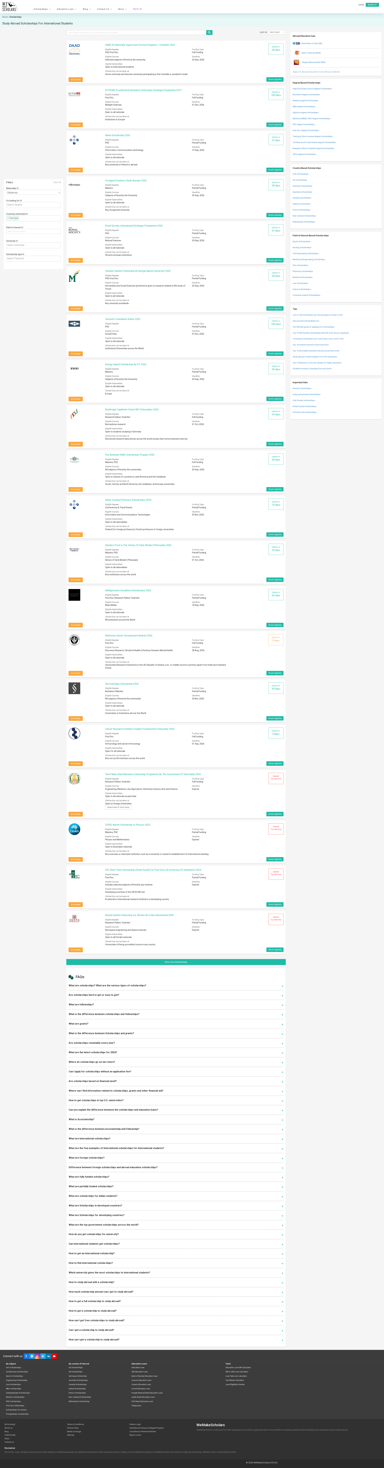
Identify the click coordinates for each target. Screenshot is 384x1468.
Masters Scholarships (15, 1397)
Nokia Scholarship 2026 (117, 135)
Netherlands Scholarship (79, 1401)
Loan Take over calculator (236, 1376)
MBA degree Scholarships (304, 106)
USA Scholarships (300, 174)
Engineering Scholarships (16, 1380)
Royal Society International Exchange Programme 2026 (134, 225)
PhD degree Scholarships (304, 124)
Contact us (9, 1442)
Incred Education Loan (141, 1389)
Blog (6, 1431)
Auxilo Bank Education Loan (143, 1397)
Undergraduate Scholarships (18, 1393)
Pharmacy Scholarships (303, 271)
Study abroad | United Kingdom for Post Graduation (315, 357)
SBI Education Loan (140, 1372)
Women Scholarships (302, 388)
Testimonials (9, 1435)
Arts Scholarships (13, 1368)
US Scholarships (76, 1368)
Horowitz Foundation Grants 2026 (122, 319)
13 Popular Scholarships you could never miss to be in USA (318, 339)
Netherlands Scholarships (304, 222)
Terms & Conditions (75, 1424)
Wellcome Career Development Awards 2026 (128, 635)
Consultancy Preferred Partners (142, 1431)
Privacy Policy (73, 1428)
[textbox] (34, 205)
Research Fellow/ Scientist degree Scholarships (313, 148)
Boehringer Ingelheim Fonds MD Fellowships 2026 (132, 409)
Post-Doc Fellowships (15, 1406)
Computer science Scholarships (306, 295)
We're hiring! (9, 1424)
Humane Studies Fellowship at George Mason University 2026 (138, 271)
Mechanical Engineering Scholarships (309, 259)
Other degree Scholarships (304, 154)
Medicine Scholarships (302, 277)
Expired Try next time (276, 777)
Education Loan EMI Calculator (238, 1368)
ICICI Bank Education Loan (142, 1401)
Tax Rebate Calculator (235, 1380)
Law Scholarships (300, 283)
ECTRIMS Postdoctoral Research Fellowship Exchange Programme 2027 (143, 90)
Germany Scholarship (78, 1376)
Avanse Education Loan (141, 1380)
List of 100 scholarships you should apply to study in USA (318, 315)
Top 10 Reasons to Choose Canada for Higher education (317, 363)
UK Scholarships (300, 180)
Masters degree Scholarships (305, 100)
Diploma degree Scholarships (305, 112)
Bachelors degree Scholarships (306, 94)
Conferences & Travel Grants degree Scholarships (314, 142)
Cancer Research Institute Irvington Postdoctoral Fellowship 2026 (139, 729)
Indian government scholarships (306, 394)
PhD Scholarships (13, 1401)
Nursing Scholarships (302, 247)
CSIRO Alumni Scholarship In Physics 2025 (127, 824)
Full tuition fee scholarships (304, 412)
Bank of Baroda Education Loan (145, 1376)
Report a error (135, 1435)
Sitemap (70, 1435)
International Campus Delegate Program (146, 1428)
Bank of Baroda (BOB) (311, 53)
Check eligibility (275, 79)
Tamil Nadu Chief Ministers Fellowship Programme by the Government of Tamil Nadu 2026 (153, 774)
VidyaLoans (136, 1406)
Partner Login (135, 1424)
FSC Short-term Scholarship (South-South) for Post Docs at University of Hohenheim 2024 (153, 869)
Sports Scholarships (301, 241)
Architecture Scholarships (17, 1372)
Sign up (373, 5)
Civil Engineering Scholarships (306, 253)
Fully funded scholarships (304, 400)
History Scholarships (302, 289)
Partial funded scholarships (304, 406)
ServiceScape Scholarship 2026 (122, 683)
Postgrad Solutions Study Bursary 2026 (126, 180)
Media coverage (74, 1431)
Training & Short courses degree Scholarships (312, 136)
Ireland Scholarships (301, 204)
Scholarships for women (16, 1410)
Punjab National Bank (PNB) (313, 62)
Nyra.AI (137, 9)
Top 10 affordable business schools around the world (316, 351)
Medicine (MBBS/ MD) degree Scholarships (311, 118)
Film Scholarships (300, 265)
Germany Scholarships (302, 186)
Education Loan (138, 1368)
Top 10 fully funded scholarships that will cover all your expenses (321, 333)
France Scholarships (301, 210)
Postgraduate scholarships (17, 1414)
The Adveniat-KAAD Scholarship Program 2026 (129, 454)
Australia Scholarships (302, 192)
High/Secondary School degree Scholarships (312, 89)
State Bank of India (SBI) (311, 43)
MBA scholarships (13, 1389)
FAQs (6, 1438)
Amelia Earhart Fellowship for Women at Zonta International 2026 (139, 915)
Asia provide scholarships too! (306, 321)
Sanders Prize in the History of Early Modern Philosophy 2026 (138, 545)
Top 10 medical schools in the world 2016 (310, 345)
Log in (361, 5)
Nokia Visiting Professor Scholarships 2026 (128, 499)
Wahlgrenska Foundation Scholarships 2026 (128, 590)
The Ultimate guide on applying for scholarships (313, 327)
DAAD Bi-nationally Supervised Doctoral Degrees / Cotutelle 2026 (140, 44)
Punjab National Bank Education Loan (147, 1393)
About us (8, 1428)
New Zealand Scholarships (304, 216)
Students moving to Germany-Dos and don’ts (312, 368)
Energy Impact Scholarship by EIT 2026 (125, 364)
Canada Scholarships (302, 198)
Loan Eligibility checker (235, 1385)
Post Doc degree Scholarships (306, 130)
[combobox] (33, 192)
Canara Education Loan (141, 1385)
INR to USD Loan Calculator (237, 1372)
